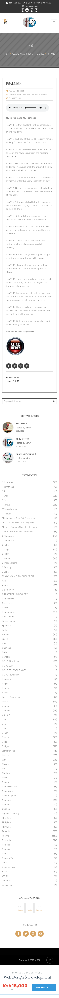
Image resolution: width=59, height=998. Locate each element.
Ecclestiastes (8, 621)
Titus (4, 862)
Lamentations (8, 751)
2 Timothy (6, 567)
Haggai (5, 684)
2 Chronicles (8, 536)
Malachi (5, 764)
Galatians (6, 648)
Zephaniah (7, 885)
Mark (4, 769)
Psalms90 (11, 381)
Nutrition (6, 804)
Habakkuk (6, 679)
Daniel (5, 608)
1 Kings (5, 496)
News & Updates (10, 795)
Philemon (6, 818)
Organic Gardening (10, 813)
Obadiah (6, 809)
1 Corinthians (8, 487)
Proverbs (6, 831)
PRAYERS (6, 827)
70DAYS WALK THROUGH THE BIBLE (24, 94)
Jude (4, 742)
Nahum (5, 782)
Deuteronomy (8, 612)
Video (4, 871)
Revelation (7, 840)
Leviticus (6, 755)
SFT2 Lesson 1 (23, 439)
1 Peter (5, 500)
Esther (5, 630)
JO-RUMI (6, 715)
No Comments (15, 98)
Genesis (6, 657)
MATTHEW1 (22, 423)
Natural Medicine (9, 786)
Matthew (6, 773)
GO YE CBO (7, 666)
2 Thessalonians (9, 563)
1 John (5, 491)
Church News (8, 599)
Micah (4, 777)
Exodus (5, 634)
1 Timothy (6, 514)
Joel (4, 724)
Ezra (4, 643)
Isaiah (5, 701)
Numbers (6, 800)
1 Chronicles (7, 482)
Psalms (44, 94)
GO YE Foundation (10, 675)
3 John (5, 572)
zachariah (6, 880)
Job (4, 719)
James (5, 706)
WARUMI (5, 876)
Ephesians (7, 625)
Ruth (4, 854)
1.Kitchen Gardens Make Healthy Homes (20, 527)
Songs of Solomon (10, 858)
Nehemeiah (7, 791)
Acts (4, 581)
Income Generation (11, 697)
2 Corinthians (8, 540)
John (4, 728)
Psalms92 (14, 377)
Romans (6, 845)
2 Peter (5, 554)
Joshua (5, 737)
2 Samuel (6, 558)
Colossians (7, 603)
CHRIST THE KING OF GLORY (15, 594)
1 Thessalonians (9, 509)
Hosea (5, 693)
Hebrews (6, 688)
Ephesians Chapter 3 (26, 454)
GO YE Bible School (11, 661)
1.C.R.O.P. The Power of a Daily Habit (18, 523)
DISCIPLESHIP (8, 616)
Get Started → (44, 987)
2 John (5, 545)
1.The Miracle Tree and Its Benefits (17, 531)
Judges (5, 746)
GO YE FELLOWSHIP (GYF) (14, 670)
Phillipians (6, 822)
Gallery (5, 652)
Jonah (5, 733)
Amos (5, 585)
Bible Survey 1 (8, 590)
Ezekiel (5, 639)
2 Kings (5, 549)
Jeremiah (6, 710)
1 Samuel (6, 505)
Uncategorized (8, 867)
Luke (4, 760)
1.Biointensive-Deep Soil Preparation (18, 518)
